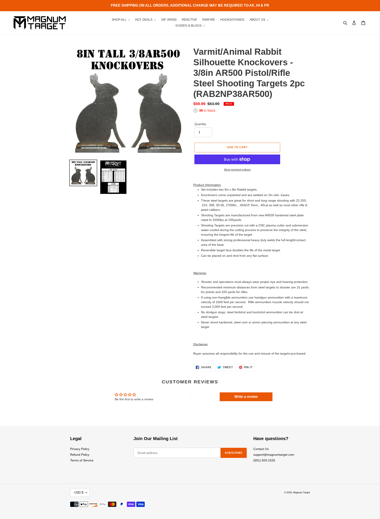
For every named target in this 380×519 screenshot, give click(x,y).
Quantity (200, 124)
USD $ (78, 492)
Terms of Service (81, 460)
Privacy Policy (79, 449)
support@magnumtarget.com (273, 454)
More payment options (237, 169)
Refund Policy (79, 454)
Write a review (246, 397)
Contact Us (261, 449)
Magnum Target (301, 492)
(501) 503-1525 (264, 460)
